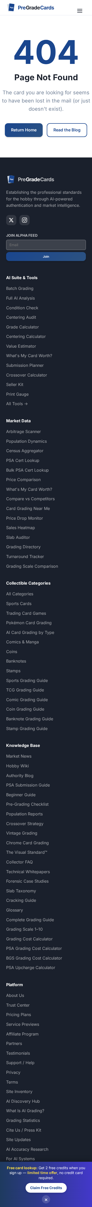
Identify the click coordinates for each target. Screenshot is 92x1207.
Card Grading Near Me (28, 508)
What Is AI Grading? (25, 1110)
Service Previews (22, 1024)
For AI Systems (20, 1158)
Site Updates (18, 1139)
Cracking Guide (21, 900)
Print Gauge (17, 394)
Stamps (13, 670)
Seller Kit (14, 384)
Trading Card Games (26, 613)
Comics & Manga (22, 641)
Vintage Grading (21, 833)
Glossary (14, 910)
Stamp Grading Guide (27, 728)
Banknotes (16, 661)
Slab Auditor (18, 537)
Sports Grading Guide (27, 680)
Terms (12, 1082)
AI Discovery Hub (23, 1101)
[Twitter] (11, 220)
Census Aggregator (24, 450)
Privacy (13, 1072)
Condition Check (22, 307)
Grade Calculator (22, 326)
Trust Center (18, 1005)
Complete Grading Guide (30, 919)
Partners (14, 1043)
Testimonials (18, 1053)
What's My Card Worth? (29, 355)
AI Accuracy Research (27, 1149)
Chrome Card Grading (27, 842)
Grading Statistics (23, 1120)
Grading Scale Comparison (32, 566)
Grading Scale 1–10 (24, 929)
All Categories (19, 593)
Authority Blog (19, 775)
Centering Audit (21, 317)
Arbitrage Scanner (23, 431)
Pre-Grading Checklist (27, 804)
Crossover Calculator (26, 375)
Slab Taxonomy (21, 890)
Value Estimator (21, 346)
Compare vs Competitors (30, 498)
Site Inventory (19, 1091)
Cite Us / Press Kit (23, 1130)
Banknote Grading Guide (29, 718)
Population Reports (24, 813)
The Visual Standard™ (26, 852)
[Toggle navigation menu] (80, 7)
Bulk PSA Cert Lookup (27, 470)
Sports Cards (18, 603)
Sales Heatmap (20, 527)
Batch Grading (19, 288)
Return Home (24, 129)
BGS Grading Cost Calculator (34, 958)
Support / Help (20, 1062)
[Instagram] (24, 220)
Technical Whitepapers (28, 871)
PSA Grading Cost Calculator (34, 948)
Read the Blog (66, 129)
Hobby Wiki (17, 765)
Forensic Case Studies (27, 881)
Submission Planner (25, 365)
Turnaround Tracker (25, 556)
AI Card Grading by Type (30, 632)
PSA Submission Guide (28, 785)
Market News (18, 756)
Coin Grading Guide (25, 709)
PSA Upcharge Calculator (30, 967)
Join (46, 256)
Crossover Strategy (24, 823)
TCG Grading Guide (25, 689)
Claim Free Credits (46, 1188)
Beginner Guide (21, 794)
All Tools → (17, 403)
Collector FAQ (19, 861)
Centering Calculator (26, 336)
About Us (15, 995)
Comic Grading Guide (27, 699)
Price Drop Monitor (24, 518)
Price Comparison (23, 479)
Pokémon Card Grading (29, 622)
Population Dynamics (26, 441)
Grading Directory (23, 546)
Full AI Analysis (20, 298)
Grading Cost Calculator (29, 938)
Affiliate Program (22, 1034)
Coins (11, 651)
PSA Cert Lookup (22, 460)
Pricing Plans (18, 1014)
